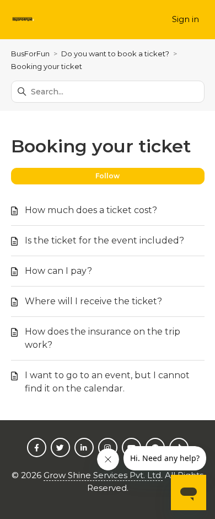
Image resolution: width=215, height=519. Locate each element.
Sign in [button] (185, 19)
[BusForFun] (23, 19)
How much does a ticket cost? (91, 210)
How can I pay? (58, 271)
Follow (107, 176)
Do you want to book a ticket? (115, 53)
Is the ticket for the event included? (104, 240)
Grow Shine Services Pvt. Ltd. (103, 475)
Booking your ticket (46, 66)
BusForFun (30, 53)
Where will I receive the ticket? (93, 301)
